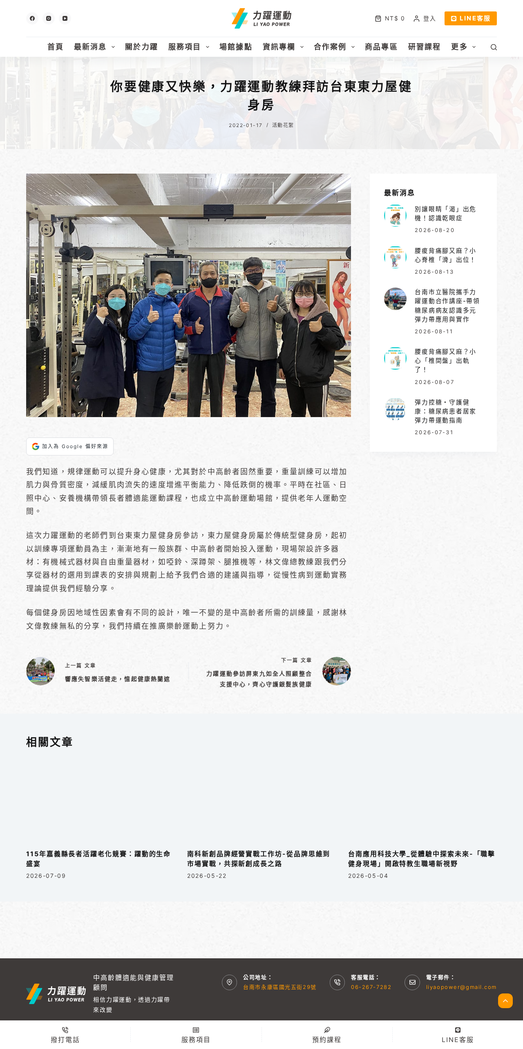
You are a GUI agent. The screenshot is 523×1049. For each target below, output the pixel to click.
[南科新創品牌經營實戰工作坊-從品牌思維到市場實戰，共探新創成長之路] (261, 799)
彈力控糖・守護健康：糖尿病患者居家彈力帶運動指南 (445, 411)
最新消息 (90, 46)
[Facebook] (32, 18)
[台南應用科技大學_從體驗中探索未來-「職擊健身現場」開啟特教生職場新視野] (422, 799)
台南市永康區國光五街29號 (279, 987)
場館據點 (236, 46)
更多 (459, 46)
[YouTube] (65, 18)
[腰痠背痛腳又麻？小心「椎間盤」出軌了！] (395, 358)
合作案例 (330, 46)
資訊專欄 (279, 46)
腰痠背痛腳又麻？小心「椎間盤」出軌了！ (445, 360)
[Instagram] (48, 18)
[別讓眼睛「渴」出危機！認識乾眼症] (395, 215)
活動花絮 (283, 125)
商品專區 (381, 46)
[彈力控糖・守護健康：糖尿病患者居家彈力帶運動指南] (395, 408)
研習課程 (424, 46)
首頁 (55, 46)
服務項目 (184, 46)
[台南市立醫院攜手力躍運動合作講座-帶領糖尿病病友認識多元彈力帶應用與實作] (395, 299)
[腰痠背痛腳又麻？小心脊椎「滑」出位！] (395, 257)
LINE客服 (475, 18)
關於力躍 (141, 46)
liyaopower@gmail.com (461, 987)
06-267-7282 (371, 987)
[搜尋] (494, 47)
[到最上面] (505, 1000)
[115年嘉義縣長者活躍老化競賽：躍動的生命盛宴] (100, 799)
